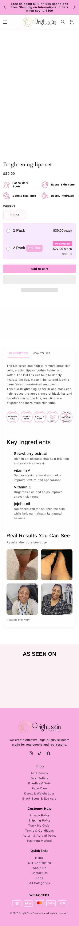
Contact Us (40, 873)
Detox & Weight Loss (39, 793)
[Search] (62, 22)
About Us (39, 868)
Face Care (39, 788)
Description (18, 353)
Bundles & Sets (39, 783)
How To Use (41, 353)
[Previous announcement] (4, 7)
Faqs (39, 878)
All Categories (39, 883)
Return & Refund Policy (39, 835)
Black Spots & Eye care (39, 798)
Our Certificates (39, 862)
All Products (39, 773)
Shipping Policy (39, 820)
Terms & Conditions (39, 830)
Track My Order (39, 825)
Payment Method (39, 840)
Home (39, 857)
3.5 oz (14, 215)
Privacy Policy (39, 815)
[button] (39, 280)
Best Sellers (39, 778)
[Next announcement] (74, 7)
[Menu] (5, 22)
